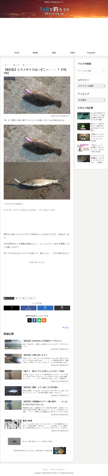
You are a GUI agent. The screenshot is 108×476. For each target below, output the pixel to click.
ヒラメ (34, 298)
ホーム (45, 469)
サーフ (26, 298)
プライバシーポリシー (57, 469)
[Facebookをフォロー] (34, 320)
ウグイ (19, 298)
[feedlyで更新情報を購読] (39, 320)
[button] (62, 308)
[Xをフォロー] (30, 320)
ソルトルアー (10, 298)
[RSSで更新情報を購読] (44, 320)
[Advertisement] (54, 34)
